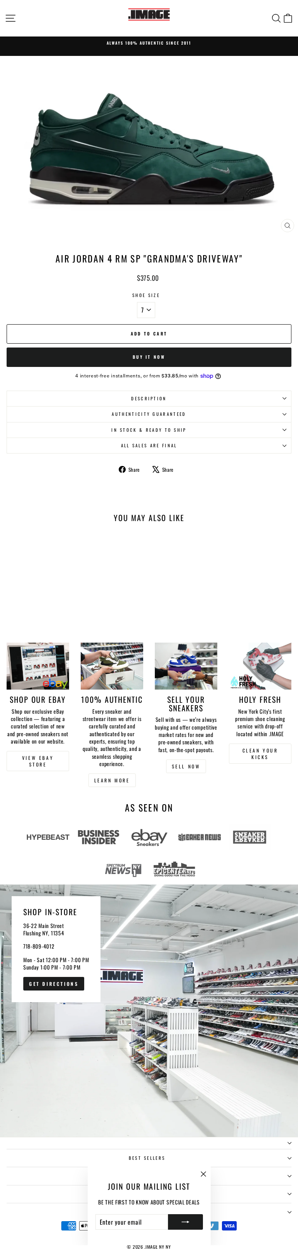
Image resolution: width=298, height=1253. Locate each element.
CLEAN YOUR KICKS (260, 753)
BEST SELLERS (147, 1158)
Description (148, 398)
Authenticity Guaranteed (149, 414)
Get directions (53, 983)
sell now (186, 766)
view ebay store (38, 761)
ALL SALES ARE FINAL (149, 445)
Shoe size (146, 295)
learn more (112, 780)
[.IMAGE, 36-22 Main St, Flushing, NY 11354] (149, 1011)
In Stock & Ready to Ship (149, 430)
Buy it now (149, 357)
